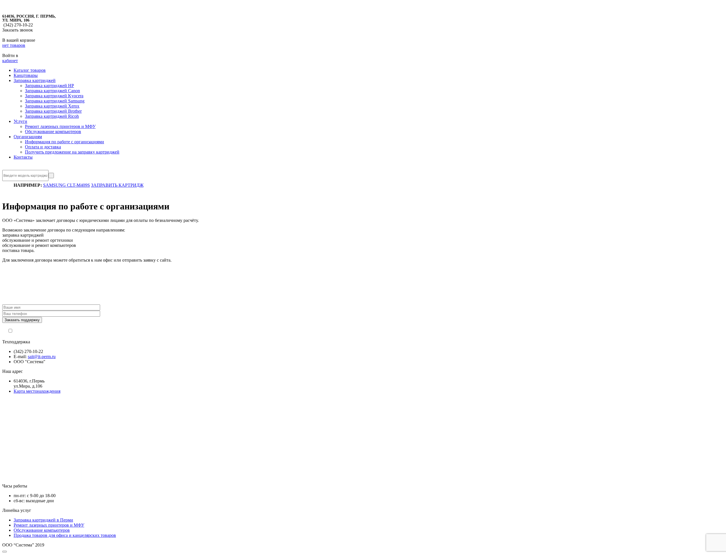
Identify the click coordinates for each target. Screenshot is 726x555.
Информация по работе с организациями (64, 141)
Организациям (28, 136)
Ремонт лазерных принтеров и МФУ (60, 126)
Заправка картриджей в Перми (43, 520)
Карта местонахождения (37, 391)
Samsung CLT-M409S (66, 185)
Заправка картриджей (35, 80)
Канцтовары (26, 75)
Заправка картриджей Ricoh (52, 116)
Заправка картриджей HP (49, 85)
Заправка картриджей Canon (52, 90)
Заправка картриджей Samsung (55, 100)
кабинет (10, 60)
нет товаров (13, 45)
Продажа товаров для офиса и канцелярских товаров (65, 535)
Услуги (20, 121)
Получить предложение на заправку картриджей (72, 152)
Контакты (23, 157)
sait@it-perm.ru (42, 356)
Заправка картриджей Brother (53, 111)
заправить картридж (117, 185)
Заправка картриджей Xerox (52, 106)
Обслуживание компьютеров (53, 131)
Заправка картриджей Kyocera (54, 95)
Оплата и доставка (43, 146)
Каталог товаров (30, 70)
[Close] (4, 551)
